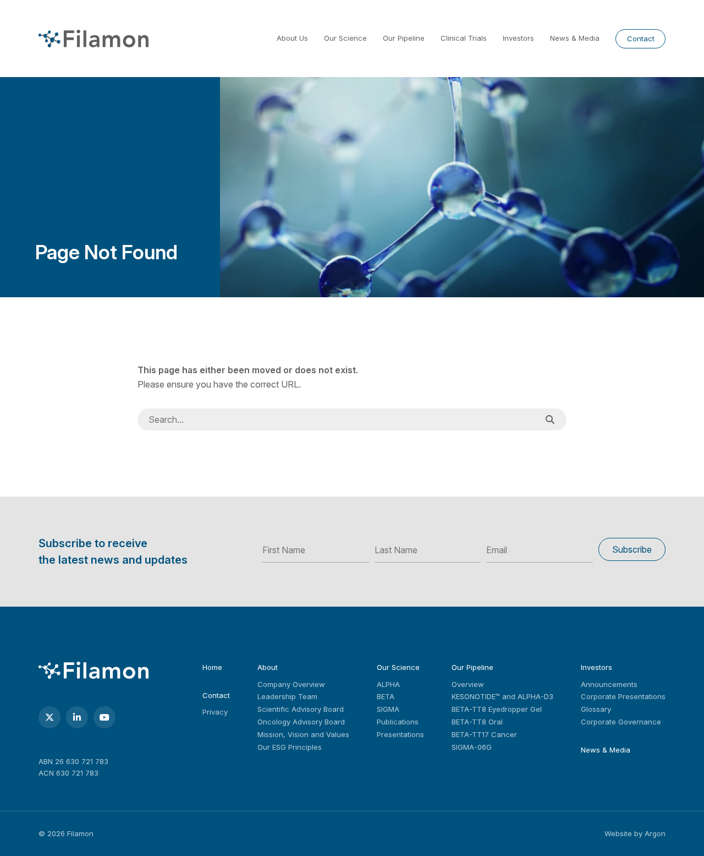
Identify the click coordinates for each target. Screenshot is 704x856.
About (267, 667)
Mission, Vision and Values (303, 734)
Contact (640, 38)
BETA (385, 696)
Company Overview (291, 684)
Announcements (609, 684)
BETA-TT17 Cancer (484, 734)
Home (212, 667)
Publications (398, 721)
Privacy (215, 711)
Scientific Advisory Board (300, 709)
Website (618, 833)
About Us (292, 38)
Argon (655, 833)
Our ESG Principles (289, 747)
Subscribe (632, 549)
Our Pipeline (404, 38)
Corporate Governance (621, 721)
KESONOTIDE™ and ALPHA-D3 (502, 696)
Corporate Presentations (623, 696)
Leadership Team (287, 696)
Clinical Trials (464, 38)
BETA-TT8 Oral (477, 721)
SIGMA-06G (472, 747)
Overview (468, 684)
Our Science (345, 38)
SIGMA (388, 709)
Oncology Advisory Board (301, 721)
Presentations (400, 734)
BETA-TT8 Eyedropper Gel (497, 709)
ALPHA (388, 684)
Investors (518, 38)
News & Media (575, 38)
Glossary (596, 709)
